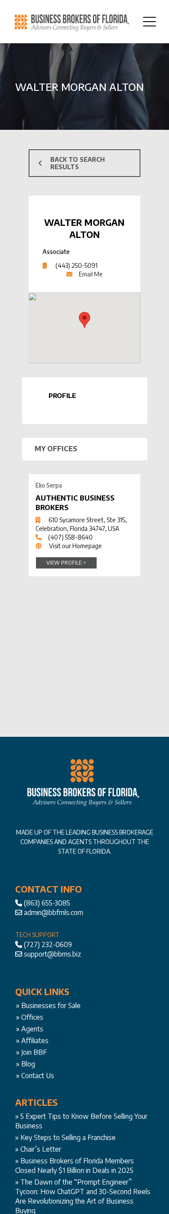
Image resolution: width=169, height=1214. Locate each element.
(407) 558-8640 (70, 537)
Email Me (91, 274)
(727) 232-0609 (48, 944)
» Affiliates (32, 1040)
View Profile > (66, 562)
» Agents (29, 1029)
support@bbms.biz (52, 954)
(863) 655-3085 (47, 903)
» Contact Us (35, 1075)
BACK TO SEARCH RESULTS (77, 163)
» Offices (29, 1017)
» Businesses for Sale (48, 1005)
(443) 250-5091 (76, 265)
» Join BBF (31, 1052)
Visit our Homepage (75, 545)
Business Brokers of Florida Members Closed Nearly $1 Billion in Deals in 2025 (74, 1165)
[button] (84, 319)
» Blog (25, 1064)
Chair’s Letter (40, 1149)
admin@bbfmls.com (53, 912)
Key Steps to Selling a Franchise (68, 1137)
